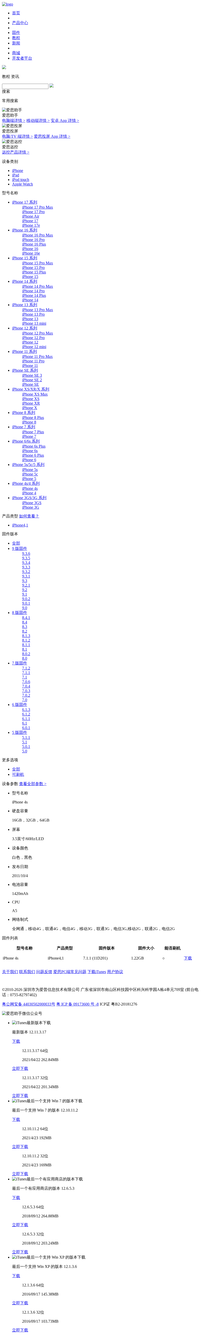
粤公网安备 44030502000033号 (28, 1004)
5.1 (24, 742)
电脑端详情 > (13, 120)
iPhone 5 (29, 478)
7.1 (24, 677)
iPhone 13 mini (34, 323)
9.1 (24, 594)
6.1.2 (26, 714)
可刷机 (18, 774)
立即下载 (20, 1068)
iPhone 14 (30, 300)
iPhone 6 (29, 460)
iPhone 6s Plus (33, 446)
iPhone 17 (30, 221)
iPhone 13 (30, 319)
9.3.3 (26, 567)
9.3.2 (26, 571)
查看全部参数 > (32, 784)
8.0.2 (26, 654)
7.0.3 (26, 691)
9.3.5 (26, 558)
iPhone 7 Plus (33, 432)
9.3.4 (26, 562)
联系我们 (27, 972)
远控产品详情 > (15, 152)
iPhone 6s (30, 451)
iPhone (17, 170)
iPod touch (20, 179)
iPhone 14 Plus (34, 295)
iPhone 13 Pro (33, 314)
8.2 (24, 631)
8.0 (24, 658)
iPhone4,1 (20, 525)
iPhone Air (30, 216)
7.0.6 (26, 682)
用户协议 (115, 972)
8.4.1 (26, 617)
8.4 (24, 622)
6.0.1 (26, 728)
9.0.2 (26, 599)
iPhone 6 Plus (33, 455)
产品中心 (20, 23)
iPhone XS (30, 399)
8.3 (24, 627)
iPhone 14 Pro (33, 291)
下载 (188, 958)
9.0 (24, 608)
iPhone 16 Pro (33, 239)
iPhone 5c (30, 474)
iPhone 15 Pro (33, 267)
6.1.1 (26, 719)
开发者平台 (22, 58)
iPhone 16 (30, 249)
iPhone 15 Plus (34, 272)
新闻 (16, 43)
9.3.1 (26, 576)
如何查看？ (29, 516)
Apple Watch (22, 184)
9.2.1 (26, 585)
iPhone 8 (29, 422)
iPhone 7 (29, 436)
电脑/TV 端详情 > (17, 136)
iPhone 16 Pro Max (37, 235)
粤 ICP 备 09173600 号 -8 (77, 1004)
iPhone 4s (30, 488)
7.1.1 (26, 673)
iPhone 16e (31, 253)
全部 (16, 543)
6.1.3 (26, 709)
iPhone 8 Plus (33, 417)
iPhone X (29, 408)
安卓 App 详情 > (65, 120)
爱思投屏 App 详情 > (52, 136)
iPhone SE (30, 384)
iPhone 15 (30, 276)
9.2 (24, 590)
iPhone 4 (29, 493)
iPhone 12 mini (34, 347)
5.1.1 (26, 737)
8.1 (24, 649)
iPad (15, 175)
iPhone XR (31, 403)
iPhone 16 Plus (34, 244)
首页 (16, 13)
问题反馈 (44, 972)
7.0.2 (26, 695)
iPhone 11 (30, 365)
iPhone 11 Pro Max (37, 356)
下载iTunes (96, 972)
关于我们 (10, 972)
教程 (16, 38)
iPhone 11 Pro (33, 361)
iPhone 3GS (31, 503)
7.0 (24, 700)
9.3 (24, 581)
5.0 (24, 751)
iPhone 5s (30, 469)
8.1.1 (26, 645)
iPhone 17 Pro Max (37, 207)
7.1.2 (26, 668)
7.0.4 (26, 686)
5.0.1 (26, 746)
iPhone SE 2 (32, 380)
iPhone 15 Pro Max (37, 263)
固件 (16, 32)
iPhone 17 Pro (33, 212)
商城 (16, 53)
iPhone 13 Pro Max (37, 310)
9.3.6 (26, 553)
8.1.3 (26, 636)
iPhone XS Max (35, 394)
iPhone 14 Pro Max (37, 286)
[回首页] (7, 4)
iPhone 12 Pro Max (37, 333)
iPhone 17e (31, 225)
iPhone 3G (30, 507)
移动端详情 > (38, 120)
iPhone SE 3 (32, 375)
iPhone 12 (30, 342)
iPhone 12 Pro (33, 338)
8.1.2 (26, 640)
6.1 (24, 723)
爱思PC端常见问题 (69, 972)
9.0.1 (26, 603)
